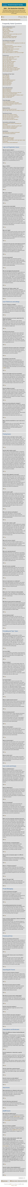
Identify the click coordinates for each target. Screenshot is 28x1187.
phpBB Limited (17, 1116)
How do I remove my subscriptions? (9, 128)
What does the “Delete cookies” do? (9, 37)
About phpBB (7, 1120)
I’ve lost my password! (7, 35)
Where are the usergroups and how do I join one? (12, 92)
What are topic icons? (7, 84)
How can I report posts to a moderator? (10, 67)
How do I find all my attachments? (9, 133)
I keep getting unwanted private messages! (11, 102)
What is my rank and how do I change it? (10, 51)
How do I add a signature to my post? (10, 59)
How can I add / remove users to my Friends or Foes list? (13, 110)
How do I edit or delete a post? (8, 57)
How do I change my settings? (8, 41)
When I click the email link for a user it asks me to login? (13, 52)
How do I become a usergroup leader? (10, 93)
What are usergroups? (7, 91)
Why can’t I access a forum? (8, 63)
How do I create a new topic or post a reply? (11, 56)
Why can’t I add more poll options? (9, 61)
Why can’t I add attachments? (8, 65)
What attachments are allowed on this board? (11, 132)
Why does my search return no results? (10, 115)
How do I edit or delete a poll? (8, 62)
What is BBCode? (6, 75)
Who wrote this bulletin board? (8, 137)
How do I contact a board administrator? (10, 142)
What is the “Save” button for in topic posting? (11, 68)
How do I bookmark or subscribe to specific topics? (12, 125)
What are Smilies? (6, 77)
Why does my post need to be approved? (10, 69)
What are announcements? (8, 81)
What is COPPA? (6, 29)
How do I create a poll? (7, 60)
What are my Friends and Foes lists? (10, 109)
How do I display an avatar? (8, 50)
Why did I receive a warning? (8, 66)
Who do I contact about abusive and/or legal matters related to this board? (14, 141)
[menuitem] (2, 17)
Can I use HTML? (6, 76)
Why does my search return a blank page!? (11, 116)
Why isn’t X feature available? (8, 138)
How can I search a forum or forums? (10, 114)
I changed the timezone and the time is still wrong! (12, 46)
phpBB (4, 367)
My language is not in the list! (8, 47)
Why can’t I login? (6, 32)
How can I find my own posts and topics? (10, 119)
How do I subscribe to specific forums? (10, 127)
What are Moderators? (7, 90)
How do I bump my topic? (7, 71)
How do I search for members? (8, 118)
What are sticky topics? (7, 82)
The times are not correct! (8, 45)
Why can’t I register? (6, 30)
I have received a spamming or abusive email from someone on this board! (12, 104)
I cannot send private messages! (9, 101)
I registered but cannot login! (8, 31)
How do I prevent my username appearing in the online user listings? (14, 44)
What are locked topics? (7, 83)
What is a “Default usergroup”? (8, 96)
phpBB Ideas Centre (16, 1129)
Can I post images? (6, 78)
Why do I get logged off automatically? (10, 36)
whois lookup (5, 1146)
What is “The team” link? (7, 97)
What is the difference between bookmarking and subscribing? (12, 124)
